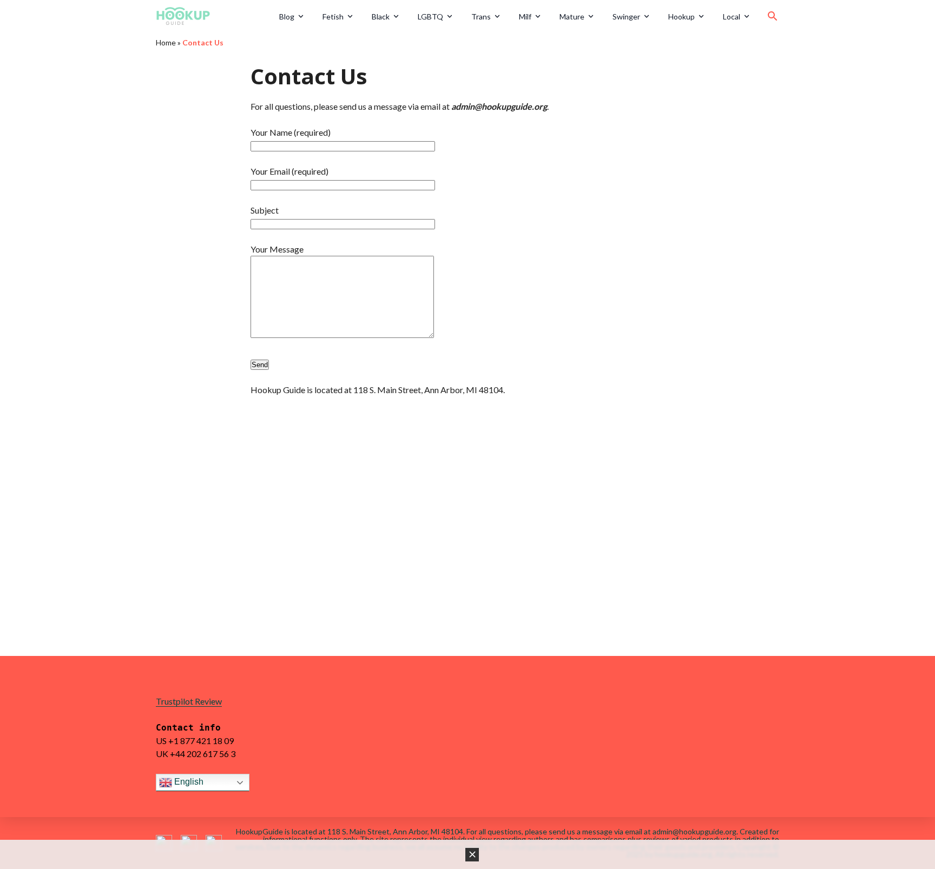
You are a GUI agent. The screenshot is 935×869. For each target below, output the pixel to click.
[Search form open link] (772, 16)
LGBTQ (430, 16)
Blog (286, 16)
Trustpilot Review (189, 701)
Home (166, 42)
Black (381, 16)
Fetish (333, 16)
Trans (481, 16)
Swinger (626, 16)
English (187, 781)
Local (731, 16)
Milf (525, 16)
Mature (571, 16)
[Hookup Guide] (214, 16)
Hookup (681, 16)
